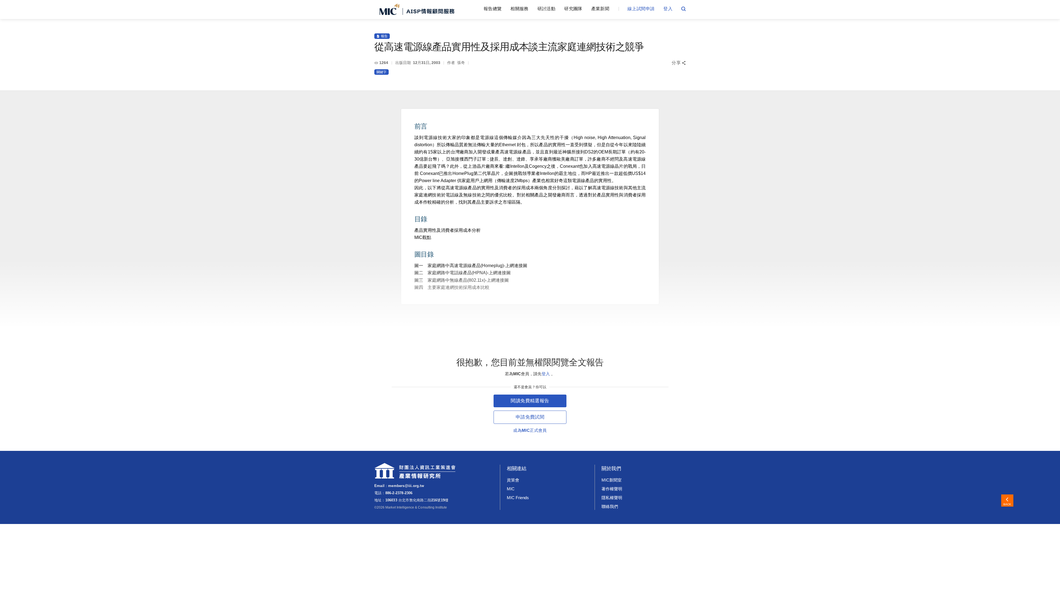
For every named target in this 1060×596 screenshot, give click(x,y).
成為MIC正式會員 (530, 430)
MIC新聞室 (611, 480)
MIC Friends (518, 497)
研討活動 (546, 8)
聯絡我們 (609, 506)
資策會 (513, 480)
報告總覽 (493, 8)
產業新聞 (600, 8)
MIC (511, 488)
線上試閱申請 (640, 8)
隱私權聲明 (611, 497)
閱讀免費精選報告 (530, 400)
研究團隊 (573, 8)
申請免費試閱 (530, 417)
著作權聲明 (611, 488)
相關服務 (519, 8)
